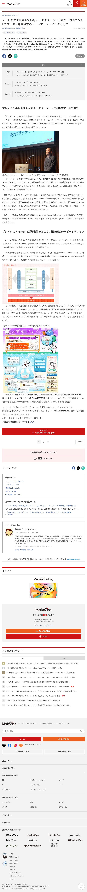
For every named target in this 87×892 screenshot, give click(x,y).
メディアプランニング (38, 789)
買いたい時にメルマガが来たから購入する (32, 85)
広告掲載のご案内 (22, 751)
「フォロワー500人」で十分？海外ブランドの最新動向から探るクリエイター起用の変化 (37, 686)
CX (3, 785)
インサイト (6, 789)
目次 (43, 65)
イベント (6, 815)
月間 (64, 658)
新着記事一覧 (7, 768)
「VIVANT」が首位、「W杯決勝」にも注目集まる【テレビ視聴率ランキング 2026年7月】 (38, 682)
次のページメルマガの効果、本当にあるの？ (43, 431)
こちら (32, 421)
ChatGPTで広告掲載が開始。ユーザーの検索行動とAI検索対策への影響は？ (33, 700)
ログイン (44, 637)
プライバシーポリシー (16, 876)
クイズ (4, 807)
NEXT (79, 442)
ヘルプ (11, 854)
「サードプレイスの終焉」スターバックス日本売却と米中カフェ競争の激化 (33, 696)
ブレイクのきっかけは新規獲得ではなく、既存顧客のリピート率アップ (42, 75)
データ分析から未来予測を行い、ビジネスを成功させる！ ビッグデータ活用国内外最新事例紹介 (41, 505)
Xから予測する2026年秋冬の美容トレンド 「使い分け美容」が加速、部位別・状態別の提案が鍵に (41, 691)
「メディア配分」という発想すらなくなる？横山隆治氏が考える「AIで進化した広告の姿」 (38, 705)
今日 (23, 658)
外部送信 (12, 879)
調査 (32, 802)
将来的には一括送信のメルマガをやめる (31, 92)
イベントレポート (21, 32)
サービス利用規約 (14, 873)
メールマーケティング (8, 32)
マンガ (61, 802)
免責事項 (12, 866)
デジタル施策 (35, 785)
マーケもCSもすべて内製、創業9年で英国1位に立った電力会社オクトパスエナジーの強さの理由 (40, 672)
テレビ (61, 780)
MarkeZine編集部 (7, 28)
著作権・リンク (14, 857)
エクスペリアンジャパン (15, 481)
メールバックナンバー (45, 625)
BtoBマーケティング (37, 780)
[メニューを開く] (3, 3)
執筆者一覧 (63, 807)
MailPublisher (11, 491)
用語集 (5, 822)
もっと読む (9, 514)
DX (3, 780)
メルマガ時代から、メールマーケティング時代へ (34, 96)
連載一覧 (33, 807)
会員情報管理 (13, 863)
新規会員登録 (44, 631)
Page (7, 84)
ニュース (6, 761)
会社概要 (12, 869)
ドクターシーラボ (12, 484)
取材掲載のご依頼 (64, 751)
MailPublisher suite (13, 488)
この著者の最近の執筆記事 (24, 549)
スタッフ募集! (13, 860)
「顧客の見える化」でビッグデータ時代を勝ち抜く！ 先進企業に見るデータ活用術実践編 (38, 512)
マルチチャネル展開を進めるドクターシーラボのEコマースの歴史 (40, 72)
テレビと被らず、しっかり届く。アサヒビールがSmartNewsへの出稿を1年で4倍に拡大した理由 (40, 677)
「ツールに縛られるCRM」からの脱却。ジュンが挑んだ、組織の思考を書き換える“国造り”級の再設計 (42, 663)
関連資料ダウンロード (14, 494)
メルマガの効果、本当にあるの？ (29, 82)
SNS (60, 785)
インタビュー (7, 802)
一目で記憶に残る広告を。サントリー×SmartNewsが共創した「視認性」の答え (34, 668)
